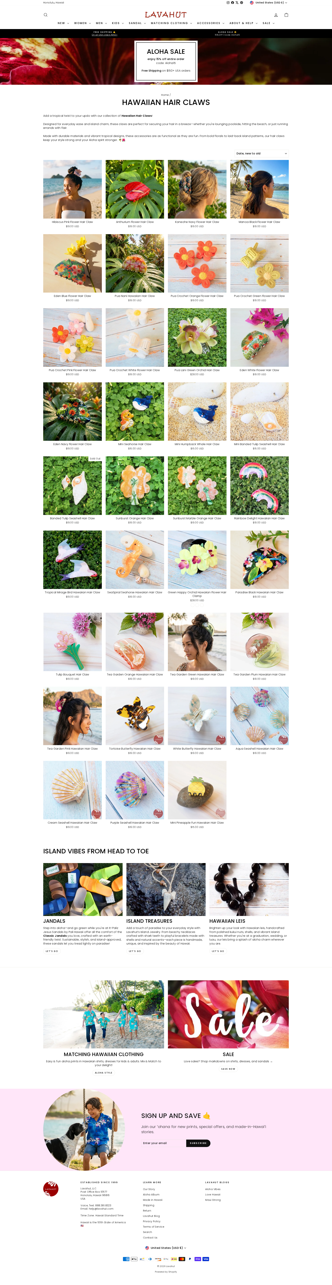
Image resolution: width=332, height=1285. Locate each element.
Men (100, 23)
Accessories (209, 23)
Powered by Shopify (166, 1271)
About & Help (242, 23)
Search (147, 1232)
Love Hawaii (212, 1194)
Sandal (136, 23)
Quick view (73, 215)
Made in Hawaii (153, 1200)
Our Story (149, 1189)
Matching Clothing (170, 23)
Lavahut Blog (151, 1216)
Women (81, 23)
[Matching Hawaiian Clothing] (103, 1014)
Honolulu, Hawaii (53, 2)
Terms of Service (153, 1226)
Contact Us (150, 1237)
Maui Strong (213, 1200)
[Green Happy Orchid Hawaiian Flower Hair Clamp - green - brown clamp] (202, 605)
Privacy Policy (152, 1221)
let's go (135, 951)
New (62, 23)
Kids (116, 23)
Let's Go (52, 951)
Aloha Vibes (212, 1189)
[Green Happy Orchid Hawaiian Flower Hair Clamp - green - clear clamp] (192, 605)
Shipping (148, 1205)
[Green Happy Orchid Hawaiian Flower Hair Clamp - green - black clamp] (197, 605)
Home (165, 95)
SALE (267, 23)
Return (147, 1210)
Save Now (228, 1068)
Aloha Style (103, 1072)
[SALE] (228, 1014)
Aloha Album (151, 1194)
